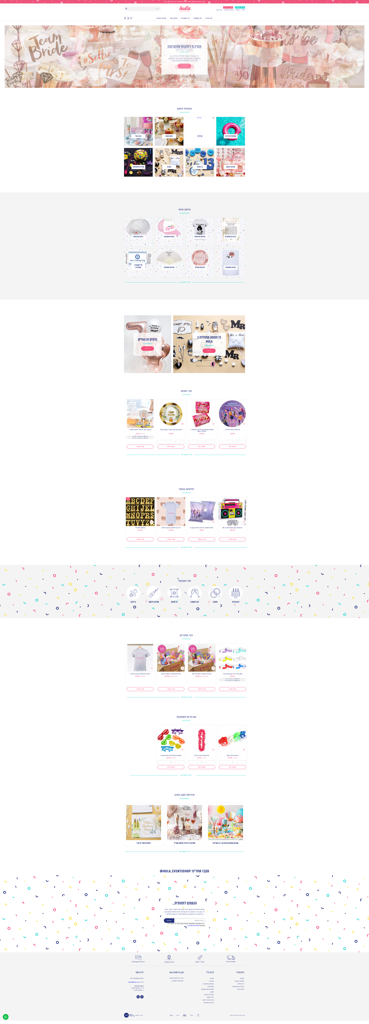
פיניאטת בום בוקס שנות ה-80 (232, 528)
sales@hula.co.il (134, 982)
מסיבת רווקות (154, 602)
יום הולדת (235, 602)
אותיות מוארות (140, 528)
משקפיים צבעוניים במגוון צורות (171, 755)
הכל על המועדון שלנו (176, 978)
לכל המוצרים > (184, 282)
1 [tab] (190, 86)
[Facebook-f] (142, 996)
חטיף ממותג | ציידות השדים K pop (201, 528)
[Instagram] (138, 996)
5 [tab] (183, 86)
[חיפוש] (126, 8)
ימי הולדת (241, 984)
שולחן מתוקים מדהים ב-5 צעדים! (225, 843)
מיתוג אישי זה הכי (143, 843)
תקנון (212, 992)
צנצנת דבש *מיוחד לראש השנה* (140, 430)
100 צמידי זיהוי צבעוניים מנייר (232, 674)
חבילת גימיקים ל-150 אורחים (201, 674)
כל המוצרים (185, 18)
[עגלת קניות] (125, 18)
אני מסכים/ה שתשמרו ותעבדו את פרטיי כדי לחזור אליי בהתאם (186, 925)
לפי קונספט (198, 18)
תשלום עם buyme (207, 989)
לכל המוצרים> (186, 455)
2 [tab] (188, 86)
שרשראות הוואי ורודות (201, 755)
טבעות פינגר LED (232, 755)
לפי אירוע (209, 18)
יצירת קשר (219, 10)
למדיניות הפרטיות (194, 926)
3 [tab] (186, 86)
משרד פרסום (139, 1015)
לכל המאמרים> (184, 851)
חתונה (215, 602)
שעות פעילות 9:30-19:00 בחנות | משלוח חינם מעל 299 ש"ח (184, 2)
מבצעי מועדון (161, 18)
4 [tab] (184, 86)
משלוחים (211, 986)
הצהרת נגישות (209, 995)
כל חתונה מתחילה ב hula (209, 339)
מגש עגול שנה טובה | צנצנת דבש (171, 430)
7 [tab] (179, 86)
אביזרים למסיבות (238, 986)
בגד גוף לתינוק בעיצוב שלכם (171, 528)
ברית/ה (133, 602)
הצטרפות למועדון (178, 981)
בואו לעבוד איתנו (208, 1000)
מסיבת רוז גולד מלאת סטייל (184, 843)
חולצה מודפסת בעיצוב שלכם (140, 674)
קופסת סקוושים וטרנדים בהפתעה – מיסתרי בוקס (202, 430)
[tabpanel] (184, 56)
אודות (243, 10)
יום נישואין (194, 602)
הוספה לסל (232, 446)
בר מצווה (174, 602)
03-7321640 (134, 978)
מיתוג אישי (173, 18)
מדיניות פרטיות (209, 1003)
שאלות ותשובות (229, 10)
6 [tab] (181, 86)
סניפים (238, 10)
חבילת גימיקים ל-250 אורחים (171, 674)
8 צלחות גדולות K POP (232, 430)
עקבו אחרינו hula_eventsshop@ (184, 871)
